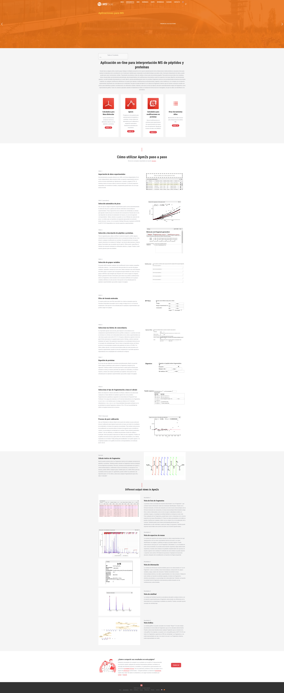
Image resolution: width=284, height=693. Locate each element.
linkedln (125, 675)
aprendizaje (158, 670)
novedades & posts (129, 668)
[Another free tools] (153, 122)
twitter (119, 675)
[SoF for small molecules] (108, 120)
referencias (126, 670)
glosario (154, 161)
